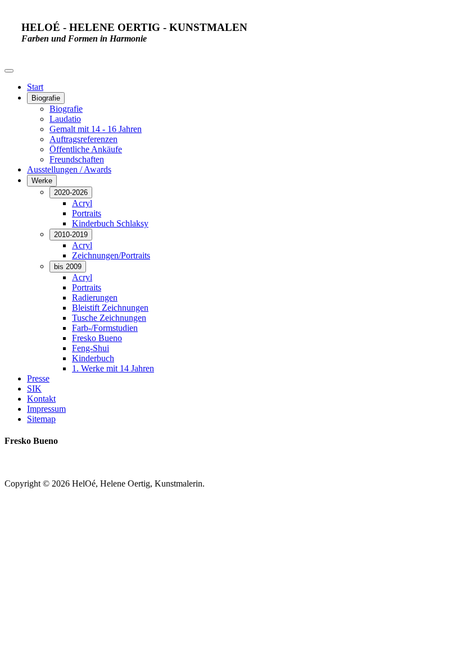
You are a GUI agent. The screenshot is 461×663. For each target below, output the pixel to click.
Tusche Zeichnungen (109, 318)
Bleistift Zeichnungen (110, 307)
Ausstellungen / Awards (69, 169)
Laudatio (65, 119)
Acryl (82, 203)
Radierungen (94, 297)
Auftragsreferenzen (83, 139)
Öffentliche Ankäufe (85, 149)
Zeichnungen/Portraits (111, 255)
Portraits (86, 213)
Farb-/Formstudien (105, 328)
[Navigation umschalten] (8, 70)
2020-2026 (71, 192)
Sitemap (41, 419)
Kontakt (41, 398)
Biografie (45, 98)
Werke (41, 180)
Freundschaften (76, 159)
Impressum (46, 409)
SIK (34, 388)
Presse (38, 378)
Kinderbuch (93, 358)
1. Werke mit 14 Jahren (113, 368)
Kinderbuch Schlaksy (110, 223)
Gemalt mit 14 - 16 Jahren (95, 129)
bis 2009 (68, 266)
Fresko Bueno (97, 338)
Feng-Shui (90, 348)
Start (35, 87)
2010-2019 (71, 234)
